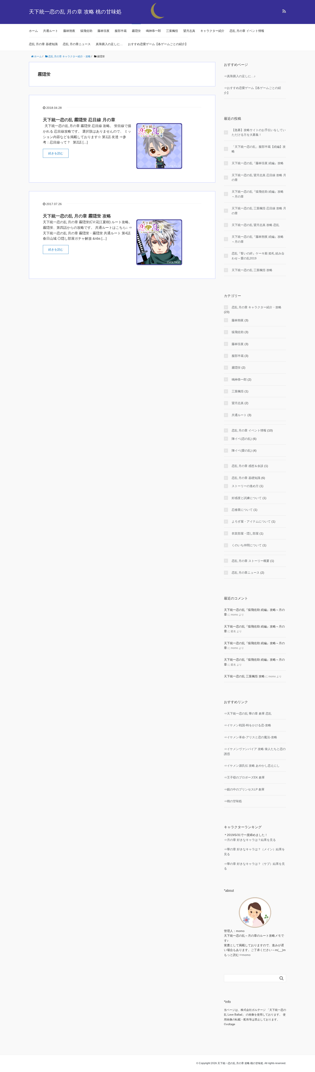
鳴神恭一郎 (153, 30)
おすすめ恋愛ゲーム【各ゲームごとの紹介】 (158, 44)
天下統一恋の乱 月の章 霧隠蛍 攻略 (77, 216)
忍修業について (242, 509)
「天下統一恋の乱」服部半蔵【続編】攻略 (259, 149)
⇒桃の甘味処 (233, 801)
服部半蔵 (121, 30)
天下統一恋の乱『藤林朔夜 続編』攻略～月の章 (258, 239)
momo (246, 955)
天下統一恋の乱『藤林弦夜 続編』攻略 (258, 163)
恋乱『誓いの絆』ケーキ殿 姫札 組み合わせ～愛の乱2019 (258, 256)
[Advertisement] (122, 354)
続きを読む (55, 153)
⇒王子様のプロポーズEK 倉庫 (244, 777)
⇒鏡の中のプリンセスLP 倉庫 (244, 789)
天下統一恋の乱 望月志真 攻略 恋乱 (255, 225)
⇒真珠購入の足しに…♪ (239, 76)
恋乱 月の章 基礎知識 (43, 44)
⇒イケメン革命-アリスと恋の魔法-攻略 (250, 737)
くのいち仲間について (247, 545)
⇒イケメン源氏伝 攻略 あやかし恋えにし (252, 765)
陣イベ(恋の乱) (242, 438)
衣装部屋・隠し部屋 (245, 533)
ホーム (33, 30)
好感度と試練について (247, 498)
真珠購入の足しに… (109, 44)
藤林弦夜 (104, 30)
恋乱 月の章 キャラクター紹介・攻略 (256, 307)
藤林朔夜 (69, 30)
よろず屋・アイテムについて (251, 521)
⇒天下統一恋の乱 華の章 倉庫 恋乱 (248, 713)
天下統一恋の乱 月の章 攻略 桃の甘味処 (75, 12)
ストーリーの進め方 (245, 486)
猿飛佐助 (86, 30)
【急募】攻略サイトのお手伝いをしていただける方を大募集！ (259, 132)
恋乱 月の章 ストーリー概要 (250, 561)
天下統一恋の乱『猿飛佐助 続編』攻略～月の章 (258, 194)
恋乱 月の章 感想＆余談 (247, 466)
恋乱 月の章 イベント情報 (247, 30)
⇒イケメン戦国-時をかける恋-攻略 (247, 725)
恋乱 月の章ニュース (77, 44)
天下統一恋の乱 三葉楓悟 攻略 (252, 270)
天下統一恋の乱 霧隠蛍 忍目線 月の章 (79, 119)
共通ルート (50, 30)
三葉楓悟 (172, 30)
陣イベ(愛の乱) (242, 450)
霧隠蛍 (136, 30)
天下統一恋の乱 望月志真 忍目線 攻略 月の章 (259, 177)
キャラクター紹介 (212, 30)
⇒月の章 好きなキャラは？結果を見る (250, 840)
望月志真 (189, 30)
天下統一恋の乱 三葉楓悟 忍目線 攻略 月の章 (259, 211)
